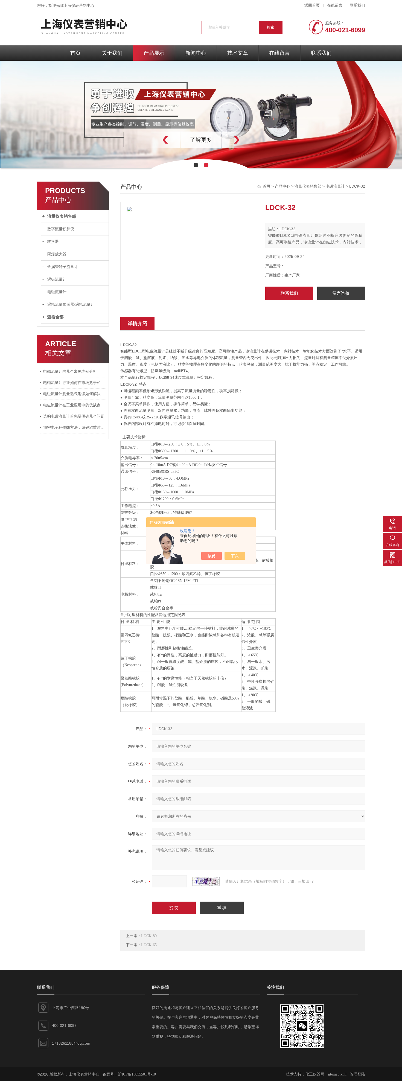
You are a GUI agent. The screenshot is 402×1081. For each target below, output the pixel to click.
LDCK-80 (149, 936)
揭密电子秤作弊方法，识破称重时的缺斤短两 (74, 428)
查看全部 (55, 317)
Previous (153, 140)
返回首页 (312, 5)
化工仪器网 (314, 1074)
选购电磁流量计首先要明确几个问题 (73, 416)
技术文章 (237, 53)
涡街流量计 (56, 279)
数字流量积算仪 (60, 229)
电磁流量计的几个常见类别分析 (70, 371)
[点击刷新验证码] (206, 881)
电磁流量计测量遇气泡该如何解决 (72, 394)
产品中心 (282, 186)
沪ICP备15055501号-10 (137, 1074)
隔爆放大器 (56, 254)
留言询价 (341, 293)
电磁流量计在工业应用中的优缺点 (72, 405)
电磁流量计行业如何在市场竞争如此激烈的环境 (74, 383)
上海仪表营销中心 (79, 6)
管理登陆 (357, 1074)
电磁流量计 (56, 292)
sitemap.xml (337, 1074)
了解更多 (215, 140)
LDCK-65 (149, 945)
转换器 (53, 242)
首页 (75, 53)
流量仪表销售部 (61, 216)
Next (249, 140)
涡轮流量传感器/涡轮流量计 (70, 304)
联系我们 (357, 5)
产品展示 (154, 53)
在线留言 (334, 5)
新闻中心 (195, 53)
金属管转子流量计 (62, 267)
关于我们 (112, 53)
